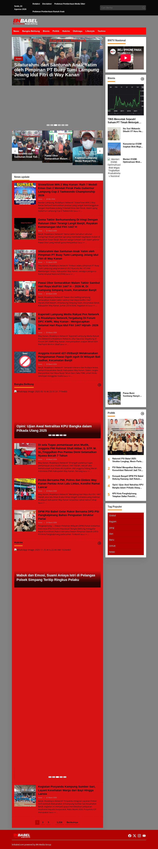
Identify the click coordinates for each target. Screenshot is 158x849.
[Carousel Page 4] (59, 125)
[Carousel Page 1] (48, 125)
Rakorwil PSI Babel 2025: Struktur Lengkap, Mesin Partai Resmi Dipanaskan (127, 460)
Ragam (112, 521)
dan (111, 533)
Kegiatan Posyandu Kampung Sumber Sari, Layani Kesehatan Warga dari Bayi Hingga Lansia (66, 790)
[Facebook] (130, 836)
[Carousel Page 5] (62, 125)
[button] (143, 7)
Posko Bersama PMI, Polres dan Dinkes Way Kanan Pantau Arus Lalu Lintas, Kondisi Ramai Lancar (69, 483)
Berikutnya (72, 822)
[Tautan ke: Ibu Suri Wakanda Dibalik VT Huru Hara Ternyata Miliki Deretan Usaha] (114, 133)
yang (111, 527)
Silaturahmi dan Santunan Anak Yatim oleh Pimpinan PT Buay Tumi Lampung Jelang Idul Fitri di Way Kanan (56, 69)
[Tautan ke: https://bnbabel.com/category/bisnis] (142, 79)
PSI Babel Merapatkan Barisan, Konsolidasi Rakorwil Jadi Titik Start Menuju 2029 (127, 469)
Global (112, 515)
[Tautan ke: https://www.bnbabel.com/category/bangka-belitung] (99, 385)
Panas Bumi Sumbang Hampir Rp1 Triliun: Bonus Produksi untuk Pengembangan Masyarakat (132, 394)
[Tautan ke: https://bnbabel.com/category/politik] (142, 413)
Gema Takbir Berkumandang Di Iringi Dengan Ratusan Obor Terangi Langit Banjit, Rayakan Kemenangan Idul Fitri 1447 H (68, 223)
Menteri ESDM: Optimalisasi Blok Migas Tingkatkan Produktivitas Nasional (131, 160)
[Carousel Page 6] (66, 125)
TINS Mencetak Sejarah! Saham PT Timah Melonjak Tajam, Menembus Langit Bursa (123, 121)
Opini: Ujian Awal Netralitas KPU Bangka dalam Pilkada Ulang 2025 (54, 428)
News (18, 58)
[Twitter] (135, 836)
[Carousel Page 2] (51, 125)
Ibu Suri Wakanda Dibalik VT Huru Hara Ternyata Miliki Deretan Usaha (133, 130)
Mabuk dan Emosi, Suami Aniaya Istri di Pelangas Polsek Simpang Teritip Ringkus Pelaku (56, 577)
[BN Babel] (25, 21)
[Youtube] (144, 836)
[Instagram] (139, 836)
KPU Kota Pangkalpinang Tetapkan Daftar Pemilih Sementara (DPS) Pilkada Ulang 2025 (127, 495)
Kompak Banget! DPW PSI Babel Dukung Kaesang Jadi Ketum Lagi (127, 477)
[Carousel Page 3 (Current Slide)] (55, 125)
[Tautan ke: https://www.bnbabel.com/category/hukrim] (99, 543)
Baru (111, 539)
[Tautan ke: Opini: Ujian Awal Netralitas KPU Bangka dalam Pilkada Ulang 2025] (57, 414)
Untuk (112, 545)
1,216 (59, 822)
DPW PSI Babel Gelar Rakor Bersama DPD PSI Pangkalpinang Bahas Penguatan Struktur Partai (68, 515)
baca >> (77, 211)
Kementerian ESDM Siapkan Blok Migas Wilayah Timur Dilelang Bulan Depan (133, 145)
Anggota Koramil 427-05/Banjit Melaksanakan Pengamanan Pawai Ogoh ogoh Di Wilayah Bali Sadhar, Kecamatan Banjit (69, 357)
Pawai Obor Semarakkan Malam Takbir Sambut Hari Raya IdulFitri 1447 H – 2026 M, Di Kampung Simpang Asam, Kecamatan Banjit (57, 157)
